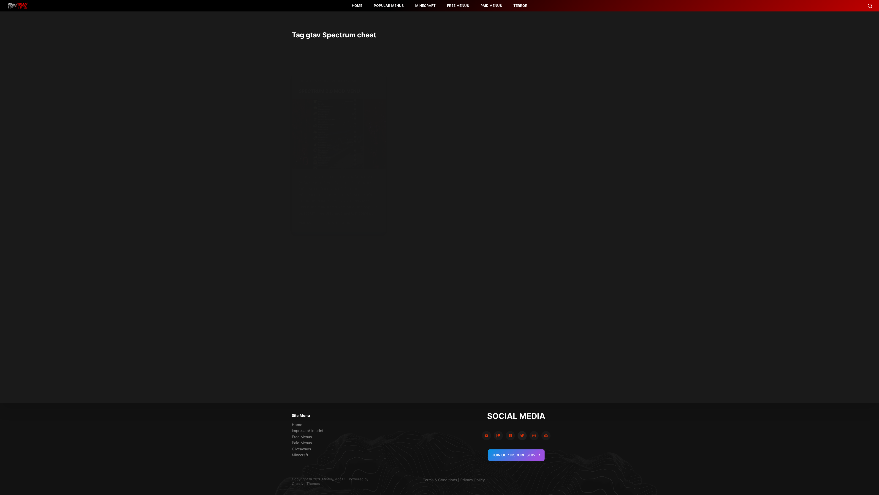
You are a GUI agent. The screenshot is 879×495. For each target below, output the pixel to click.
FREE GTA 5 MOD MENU (315, 81)
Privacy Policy (472, 480)
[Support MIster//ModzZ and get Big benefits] (498, 435)
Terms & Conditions (440, 480)
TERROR (520, 5)
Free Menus (302, 436)
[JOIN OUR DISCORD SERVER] (546, 435)
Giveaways (301, 449)
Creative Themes (306, 483)
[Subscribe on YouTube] (486, 435)
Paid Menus (302, 442)
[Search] (870, 6)
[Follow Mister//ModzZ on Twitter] (522, 435)
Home (297, 424)
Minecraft (300, 455)
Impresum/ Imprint (307, 430)
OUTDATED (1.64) (344, 81)
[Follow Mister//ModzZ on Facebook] (510, 435)
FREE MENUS (458, 5)
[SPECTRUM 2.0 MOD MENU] (339, 134)
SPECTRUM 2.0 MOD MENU (329, 91)
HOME (357, 5)
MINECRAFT (425, 5)
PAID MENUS (491, 5)
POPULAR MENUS (389, 5)
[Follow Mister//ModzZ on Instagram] (534, 435)
